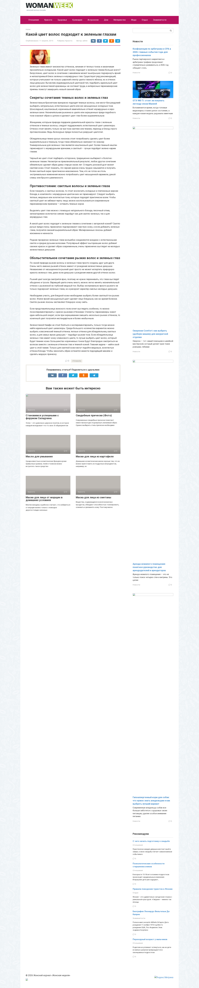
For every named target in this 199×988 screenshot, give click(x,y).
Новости (136, 72)
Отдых (145, 20)
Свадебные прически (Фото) (94, 415)
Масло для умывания (39, 456)
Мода (133, 20)
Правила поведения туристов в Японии (152, 889)
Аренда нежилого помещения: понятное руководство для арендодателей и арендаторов (149, 567)
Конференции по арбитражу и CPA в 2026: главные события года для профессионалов (152, 52)
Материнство (120, 20)
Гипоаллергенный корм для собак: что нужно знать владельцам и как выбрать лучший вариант (151, 800)
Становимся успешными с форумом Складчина (42, 417)
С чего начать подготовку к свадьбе (151, 841)
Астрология (93, 20)
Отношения (33, 20)
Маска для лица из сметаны (93, 497)
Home (28, 29)
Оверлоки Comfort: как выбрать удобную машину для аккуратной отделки (150, 333)
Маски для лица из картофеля (95, 456)
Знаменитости (159, 20)
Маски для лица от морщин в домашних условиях (44, 499)
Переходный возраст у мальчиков (150, 939)
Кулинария (77, 20)
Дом (106, 20)
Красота (48, 20)
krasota (77, 361)
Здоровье (62, 20)
